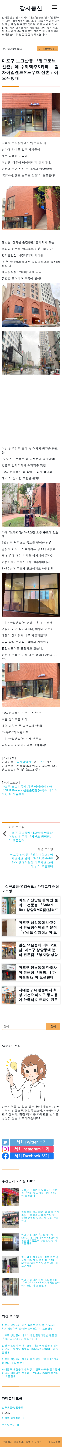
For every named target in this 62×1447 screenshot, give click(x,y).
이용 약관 (37, 1442)
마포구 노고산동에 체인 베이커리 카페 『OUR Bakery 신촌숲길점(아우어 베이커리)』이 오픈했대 (30, 790)
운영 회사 (7, 1442)
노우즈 (41, 762)
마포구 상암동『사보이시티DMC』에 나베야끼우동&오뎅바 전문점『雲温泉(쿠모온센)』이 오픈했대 (39, 1239)
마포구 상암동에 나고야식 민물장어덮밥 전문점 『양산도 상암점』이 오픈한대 (29, 1337)
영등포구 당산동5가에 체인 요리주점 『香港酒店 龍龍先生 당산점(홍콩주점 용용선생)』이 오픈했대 (40, 1216)
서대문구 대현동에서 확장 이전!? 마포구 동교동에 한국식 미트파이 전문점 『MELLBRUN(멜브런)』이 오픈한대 (31, 1372)
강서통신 (31, 8)
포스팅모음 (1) (10, 1424)
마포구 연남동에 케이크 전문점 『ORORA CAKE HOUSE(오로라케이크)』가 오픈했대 (40, 1282)
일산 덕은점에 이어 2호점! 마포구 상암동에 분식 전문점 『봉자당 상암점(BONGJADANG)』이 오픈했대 (30, 1349)
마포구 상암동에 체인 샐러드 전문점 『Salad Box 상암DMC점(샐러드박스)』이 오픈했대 (28, 1327)
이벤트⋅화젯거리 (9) (13, 1418)
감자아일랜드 (25, 762)
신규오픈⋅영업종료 (12, 1407)
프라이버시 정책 (22, 1442)
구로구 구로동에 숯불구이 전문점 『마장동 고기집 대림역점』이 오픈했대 (39, 1192)
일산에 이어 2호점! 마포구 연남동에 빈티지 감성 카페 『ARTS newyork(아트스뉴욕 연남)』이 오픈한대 (39, 1261)
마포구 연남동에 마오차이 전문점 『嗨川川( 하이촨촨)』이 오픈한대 (30, 1361)
